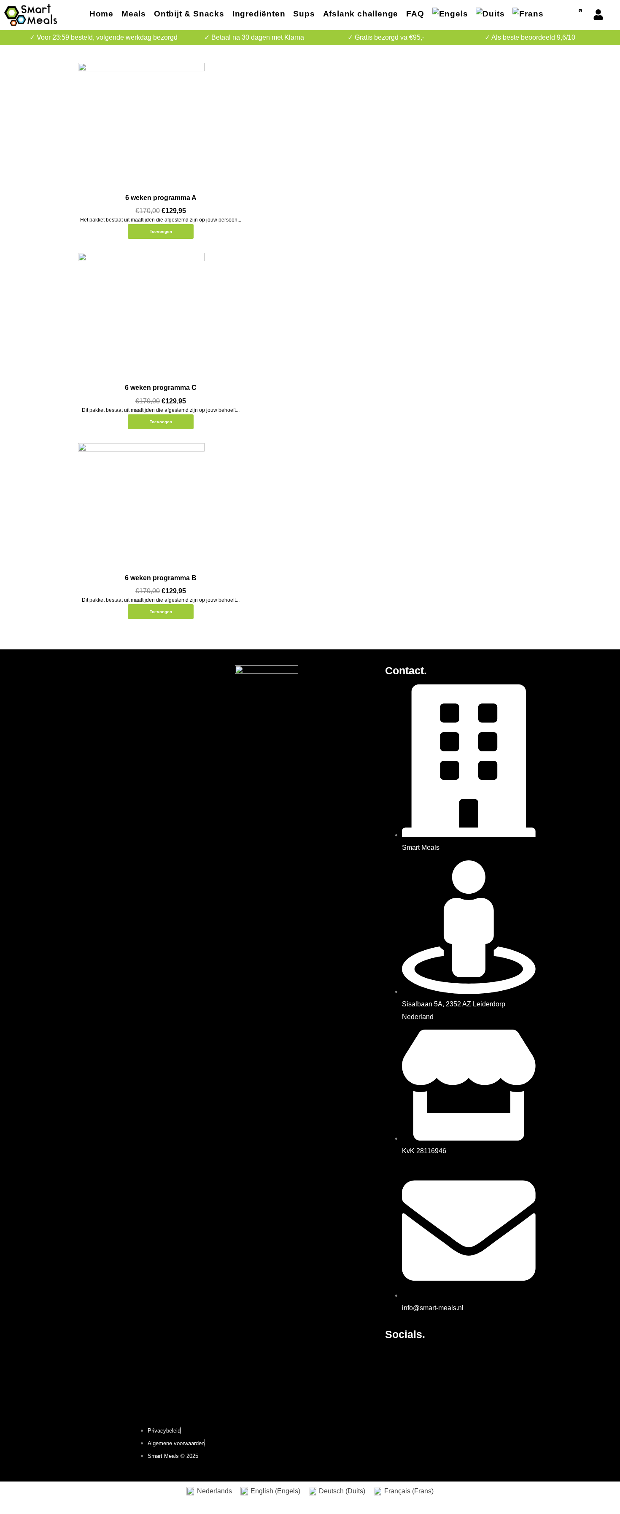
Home (101, 13)
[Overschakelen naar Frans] (527, 15)
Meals (133, 13)
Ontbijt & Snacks (189, 13)
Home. (100, 670)
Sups (304, 13)
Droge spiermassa (111, 697)
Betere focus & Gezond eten (126, 685)
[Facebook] (395, 1358)
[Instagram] (418, 1358)
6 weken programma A (161, 197)
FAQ (415, 13)
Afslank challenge (361, 13)
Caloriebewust (106, 709)
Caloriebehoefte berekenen (125, 745)
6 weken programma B (161, 577)
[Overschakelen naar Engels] (450, 15)
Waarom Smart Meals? (118, 733)
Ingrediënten (259, 13)
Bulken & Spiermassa (116, 721)
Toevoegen (161, 231)
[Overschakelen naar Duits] (490, 15)
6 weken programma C (161, 387)
